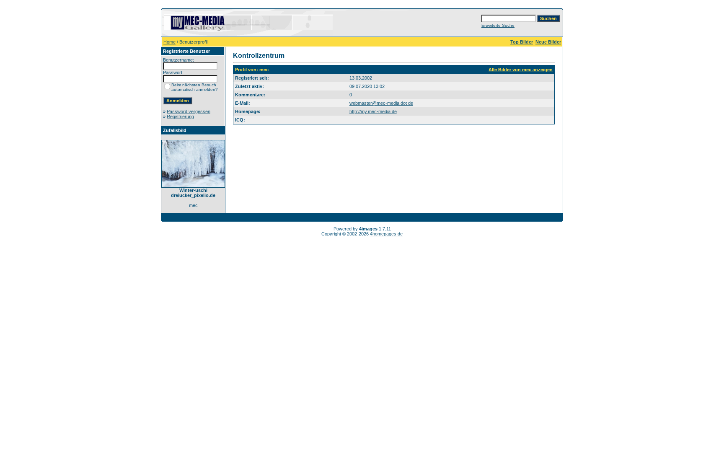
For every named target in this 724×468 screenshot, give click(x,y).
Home (169, 41)
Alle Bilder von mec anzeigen (521, 69)
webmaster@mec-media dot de (381, 103)
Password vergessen (188, 111)
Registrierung (180, 116)
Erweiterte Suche (498, 25)
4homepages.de (386, 233)
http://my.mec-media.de (373, 111)
